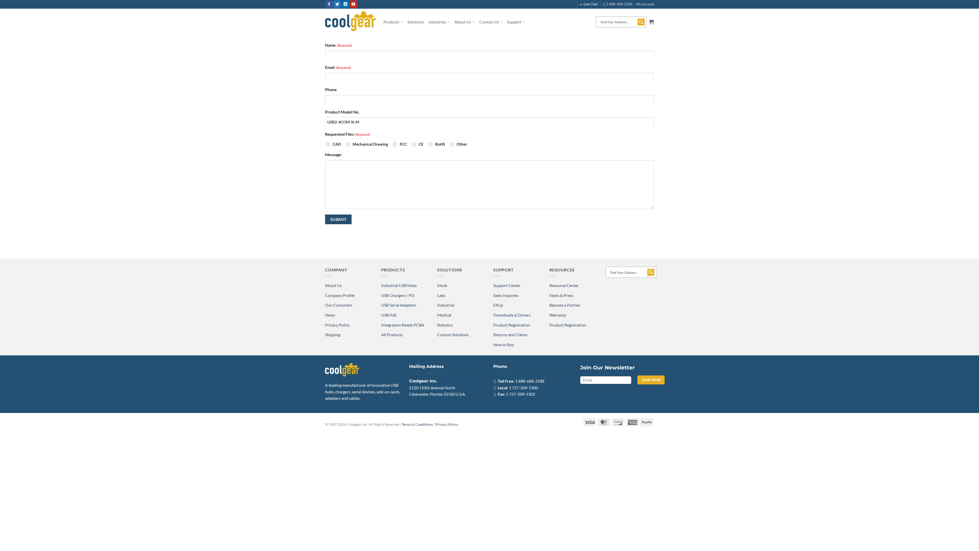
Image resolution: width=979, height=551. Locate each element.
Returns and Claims (510, 334)
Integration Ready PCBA (402, 324)
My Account (645, 4)
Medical (444, 314)
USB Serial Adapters (398, 305)
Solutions (415, 21)
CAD (337, 144)
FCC (403, 144)
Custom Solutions (453, 334)
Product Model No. (342, 111)
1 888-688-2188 (529, 381)
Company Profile (340, 295)
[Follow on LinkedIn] (345, 4)
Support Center (507, 285)
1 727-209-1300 (523, 387)
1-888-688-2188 (619, 4)
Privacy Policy (337, 324)
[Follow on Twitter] (337, 4)
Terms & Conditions (417, 424)
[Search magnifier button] (641, 22)
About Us (462, 21)
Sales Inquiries (506, 295)
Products (391, 21)
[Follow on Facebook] (329, 4)
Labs (441, 295)
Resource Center (564, 285)
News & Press (561, 295)
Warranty (557, 314)
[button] (651, 22)
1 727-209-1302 (520, 394)
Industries (437, 21)
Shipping (332, 334)
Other (462, 144)
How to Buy (503, 344)
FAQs (498, 305)
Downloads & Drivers (512, 314)
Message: (333, 154)
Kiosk (442, 285)
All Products (392, 334)
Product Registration (511, 324)
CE (421, 144)
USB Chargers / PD (397, 295)
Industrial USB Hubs (399, 285)
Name (338, 45)
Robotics (445, 324)
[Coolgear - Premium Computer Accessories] (350, 21)
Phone (331, 89)
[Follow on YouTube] (353, 4)
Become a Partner (565, 305)
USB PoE (389, 314)
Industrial (445, 305)
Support (514, 21)
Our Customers (338, 305)
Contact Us (489, 21)
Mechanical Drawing (370, 144)
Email (338, 67)
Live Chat (591, 4)
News (330, 314)
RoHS (440, 144)
